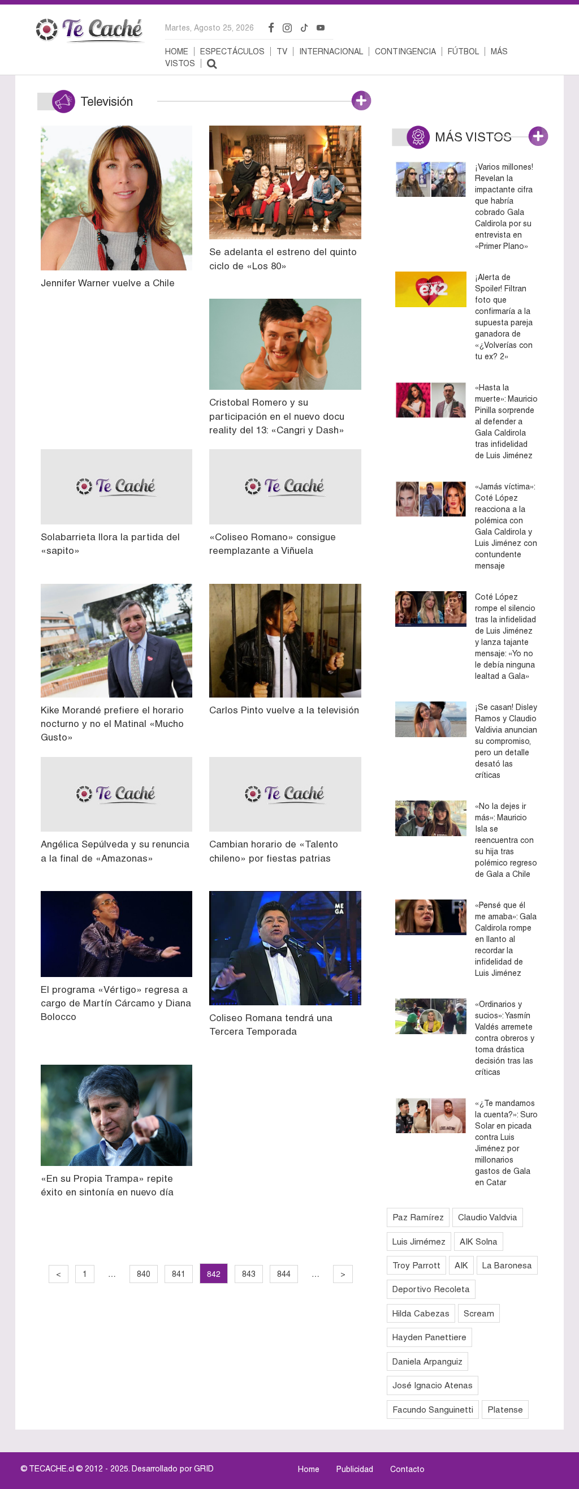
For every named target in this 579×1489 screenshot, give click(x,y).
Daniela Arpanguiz (427, 1361)
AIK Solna (479, 1241)
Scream (479, 1313)
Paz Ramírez (418, 1217)
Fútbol (463, 51)
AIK (461, 1265)
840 (143, 1274)
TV (281, 51)
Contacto (407, 1469)
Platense (505, 1409)
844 (284, 1274)
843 (249, 1274)
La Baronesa (507, 1265)
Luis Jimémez (419, 1241)
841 (178, 1274)
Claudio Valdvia (487, 1217)
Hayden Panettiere (429, 1337)
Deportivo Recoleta (431, 1289)
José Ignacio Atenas (432, 1385)
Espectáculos (232, 51)
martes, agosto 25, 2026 (209, 27)
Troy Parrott (416, 1265)
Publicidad (354, 1469)
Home (176, 51)
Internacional (331, 51)
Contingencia (405, 51)
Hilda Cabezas (421, 1313)
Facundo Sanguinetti (432, 1409)
